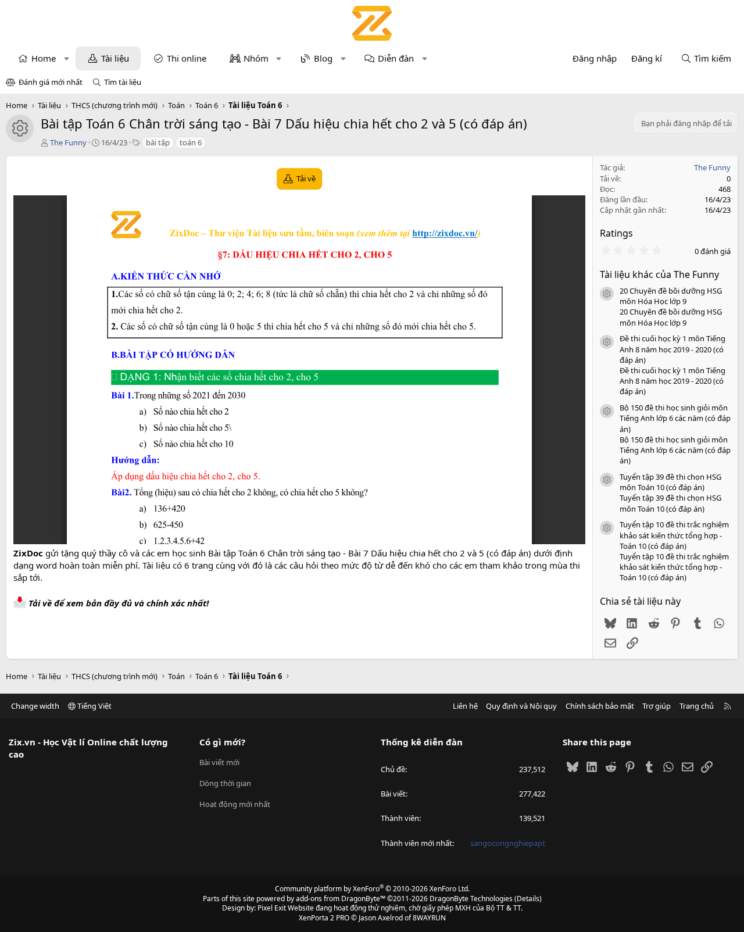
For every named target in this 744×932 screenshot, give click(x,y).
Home (43, 58)
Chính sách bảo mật (600, 706)
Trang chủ (696, 706)
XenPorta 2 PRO (324, 918)
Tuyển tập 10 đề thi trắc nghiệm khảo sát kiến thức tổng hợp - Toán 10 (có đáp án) (674, 535)
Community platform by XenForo (372, 889)
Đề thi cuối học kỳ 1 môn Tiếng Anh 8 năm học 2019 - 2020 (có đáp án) (672, 349)
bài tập (158, 142)
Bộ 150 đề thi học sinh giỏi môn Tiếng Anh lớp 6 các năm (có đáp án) (675, 418)
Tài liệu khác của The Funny (659, 274)
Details (528, 899)
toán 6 (191, 142)
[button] (67, 58)
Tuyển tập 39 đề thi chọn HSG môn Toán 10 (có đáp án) (670, 482)
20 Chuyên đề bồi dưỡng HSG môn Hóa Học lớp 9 (671, 295)
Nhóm (256, 58)
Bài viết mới (219, 762)
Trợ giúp (656, 706)
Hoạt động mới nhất (234, 804)
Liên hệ (465, 706)
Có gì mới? (222, 742)
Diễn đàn (396, 58)
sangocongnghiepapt (507, 843)
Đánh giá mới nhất (51, 82)
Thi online (186, 58)
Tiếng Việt (94, 706)
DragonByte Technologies (471, 899)
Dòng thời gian (225, 783)
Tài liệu (115, 58)
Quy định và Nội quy (521, 706)
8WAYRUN (429, 918)
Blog (323, 58)
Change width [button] (35, 706)
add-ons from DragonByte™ (340, 899)
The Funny (68, 142)
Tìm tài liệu (122, 82)
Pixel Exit (271, 908)
